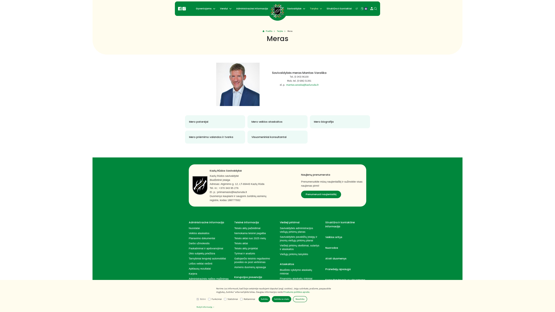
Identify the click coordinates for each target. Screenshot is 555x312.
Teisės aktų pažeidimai (247, 228)
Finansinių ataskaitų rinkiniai (296, 278)
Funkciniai (217, 299)
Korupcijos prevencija (248, 277)
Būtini (203, 299)
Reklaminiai (249, 299)
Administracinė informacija (252, 8)
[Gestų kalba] (362, 8)
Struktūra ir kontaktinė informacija (340, 224)
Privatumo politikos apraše (296, 292)
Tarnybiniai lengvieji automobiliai (207, 258)
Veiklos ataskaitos (199, 233)
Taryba (314, 8)
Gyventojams (204, 8)
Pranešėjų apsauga (338, 269)
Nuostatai (194, 228)
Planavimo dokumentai (202, 238)
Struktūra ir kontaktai (339, 8)
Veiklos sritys (333, 237)
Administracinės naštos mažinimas (209, 278)
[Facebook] (180, 8)
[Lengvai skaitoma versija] (366, 8)
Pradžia (269, 31)
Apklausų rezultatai (200, 268)
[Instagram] (184, 8)
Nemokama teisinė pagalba (250, 233)
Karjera (193, 273)
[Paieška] (375, 8)
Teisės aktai (241, 243)
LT (357, 8)
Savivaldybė (294, 8)
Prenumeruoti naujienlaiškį (321, 194)
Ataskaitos (287, 264)
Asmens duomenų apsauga (250, 267)
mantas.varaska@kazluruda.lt (302, 85)
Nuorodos (331, 248)
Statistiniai (232, 299)
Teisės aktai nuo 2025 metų (250, 238)
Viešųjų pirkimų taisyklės (294, 254)
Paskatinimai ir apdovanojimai (206, 248)
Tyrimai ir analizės (244, 253)
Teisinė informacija (246, 222)
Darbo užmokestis (199, 243)
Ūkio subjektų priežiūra (202, 253)
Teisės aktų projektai (246, 248)
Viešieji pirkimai (289, 222)
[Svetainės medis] (371, 8)
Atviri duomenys (335, 258)
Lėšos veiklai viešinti (200, 263)
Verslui (224, 8)
